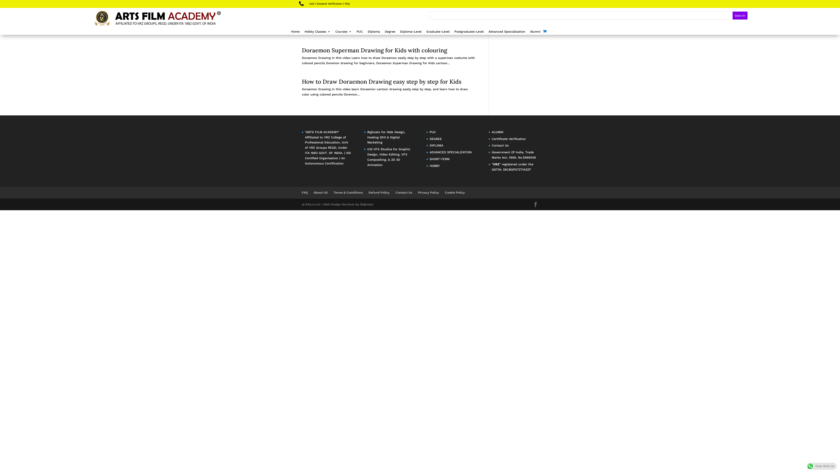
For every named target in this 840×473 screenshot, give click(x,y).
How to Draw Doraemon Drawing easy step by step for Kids (381, 81)
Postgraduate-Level (469, 31)
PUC (360, 31)
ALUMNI (497, 132)
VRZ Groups (318, 147)
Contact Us (500, 145)
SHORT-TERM (440, 159)
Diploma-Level (411, 31)
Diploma (374, 31)
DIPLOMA (436, 145)
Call (311, 3)
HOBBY (435, 166)
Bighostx (374, 132)
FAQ (347, 3)
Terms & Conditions (348, 192)
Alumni (535, 31)
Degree (390, 31)
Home (295, 31)
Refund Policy (379, 192)
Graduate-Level (438, 31)
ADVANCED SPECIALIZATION (451, 152)
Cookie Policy (455, 192)
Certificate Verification (509, 139)
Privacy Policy (428, 192)
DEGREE (436, 139)
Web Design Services (338, 204)
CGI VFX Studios (379, 149)
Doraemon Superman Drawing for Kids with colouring (374, 50)
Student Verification (329, 3)
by (357, 204)
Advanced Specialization (506, 31)
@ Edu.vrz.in (311, 204)
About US (321, 192)
